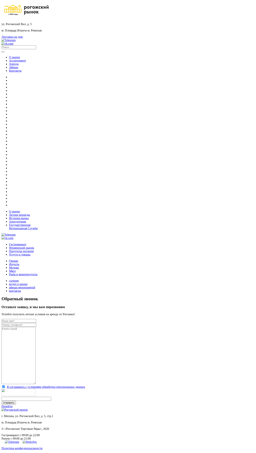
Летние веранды (19, 214)
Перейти (7, 406)
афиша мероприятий (22, 287)
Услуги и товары (19, 254)
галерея (14, 280)
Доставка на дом (12, 36)
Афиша (13, 67)
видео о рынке (18, 284)
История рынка (19, 218)
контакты (15, 290)
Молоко (14, 267)
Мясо (12, 271)
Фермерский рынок (21, 247)
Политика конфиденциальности (22, 448)
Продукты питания (21, 251)
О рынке (14, 57)
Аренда (14, 64)
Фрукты (14, 264)
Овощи (13, 260)
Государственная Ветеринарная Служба (23, 226)
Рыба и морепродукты (23, 274)
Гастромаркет (17, 244)
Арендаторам (17, 221)
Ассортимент (17, 60)
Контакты (15, 70)
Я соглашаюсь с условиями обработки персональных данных (46, 386)
